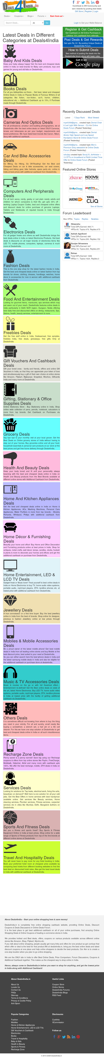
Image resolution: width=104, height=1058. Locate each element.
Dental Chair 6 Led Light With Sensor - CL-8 (83, 124)
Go (47, 22)
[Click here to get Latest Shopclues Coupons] (76, 188)
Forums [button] (41, 16)
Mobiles (14, 1022)
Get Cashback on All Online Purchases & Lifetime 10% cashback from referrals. (83, 32)
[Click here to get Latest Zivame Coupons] (76, 177)
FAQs (13, 992)
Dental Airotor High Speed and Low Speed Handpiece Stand (80, 135)
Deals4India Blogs (60, 992)
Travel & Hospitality (19, 1038)
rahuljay (67, 154)
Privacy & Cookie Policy (21, 1000)
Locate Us (15, 987)
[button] (57, 16)
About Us (15, 984)
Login (96, 11)
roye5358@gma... (71, 122)
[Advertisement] (83, 87)
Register (88, 11)
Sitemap (14, 995)
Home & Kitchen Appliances (23, 1025)
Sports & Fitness (18, 1046)
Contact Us (16, 989)
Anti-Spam (15, 1003)
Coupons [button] (18, 16)
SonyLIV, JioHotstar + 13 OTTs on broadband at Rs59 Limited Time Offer (83, 157)
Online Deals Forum (89, 137)
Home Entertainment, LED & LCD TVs (27, 1027)
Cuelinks (56, 1019)
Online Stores (58, 987)
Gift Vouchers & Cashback (22, 1030)
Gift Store (79, 11)
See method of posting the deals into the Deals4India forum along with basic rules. (82, 53)
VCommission (58, 1022)
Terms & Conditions (19, 998)
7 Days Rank (79, 117)
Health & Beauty (18, 1044)
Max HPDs (67, 219)
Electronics (15, 1033)
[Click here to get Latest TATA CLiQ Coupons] (92, 199)
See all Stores (97, 206)
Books (13, 1035)
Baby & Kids (16, 1041)
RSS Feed (56, 995)
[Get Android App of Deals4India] (83, 63)
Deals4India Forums (61, 989)
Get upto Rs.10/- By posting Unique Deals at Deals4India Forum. (83, 42)
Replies (85, 219)
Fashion (14, 1019)
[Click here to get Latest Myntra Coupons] (92, 188)
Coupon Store (58, 984)
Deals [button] (6, 16)
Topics (76, 219)
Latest (67, 117)
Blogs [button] (29, 16)
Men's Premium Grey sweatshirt (80, 146)
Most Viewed (93, 117)
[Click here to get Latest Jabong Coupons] (76, 199)
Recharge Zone (18, 1049)
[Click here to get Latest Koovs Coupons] (92, 177)
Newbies (94, 219)
